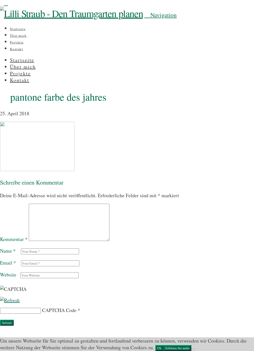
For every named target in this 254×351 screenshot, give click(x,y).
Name (8, 250)
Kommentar (14, 239)
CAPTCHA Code (59, 310)
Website (8, 274)
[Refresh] (10, 300)
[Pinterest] (6, 3)
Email (8, 262)
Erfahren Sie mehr (177, 348)
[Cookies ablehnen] (193, 349)
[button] (160, 15)
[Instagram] (2, 3)
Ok (159, 348)
